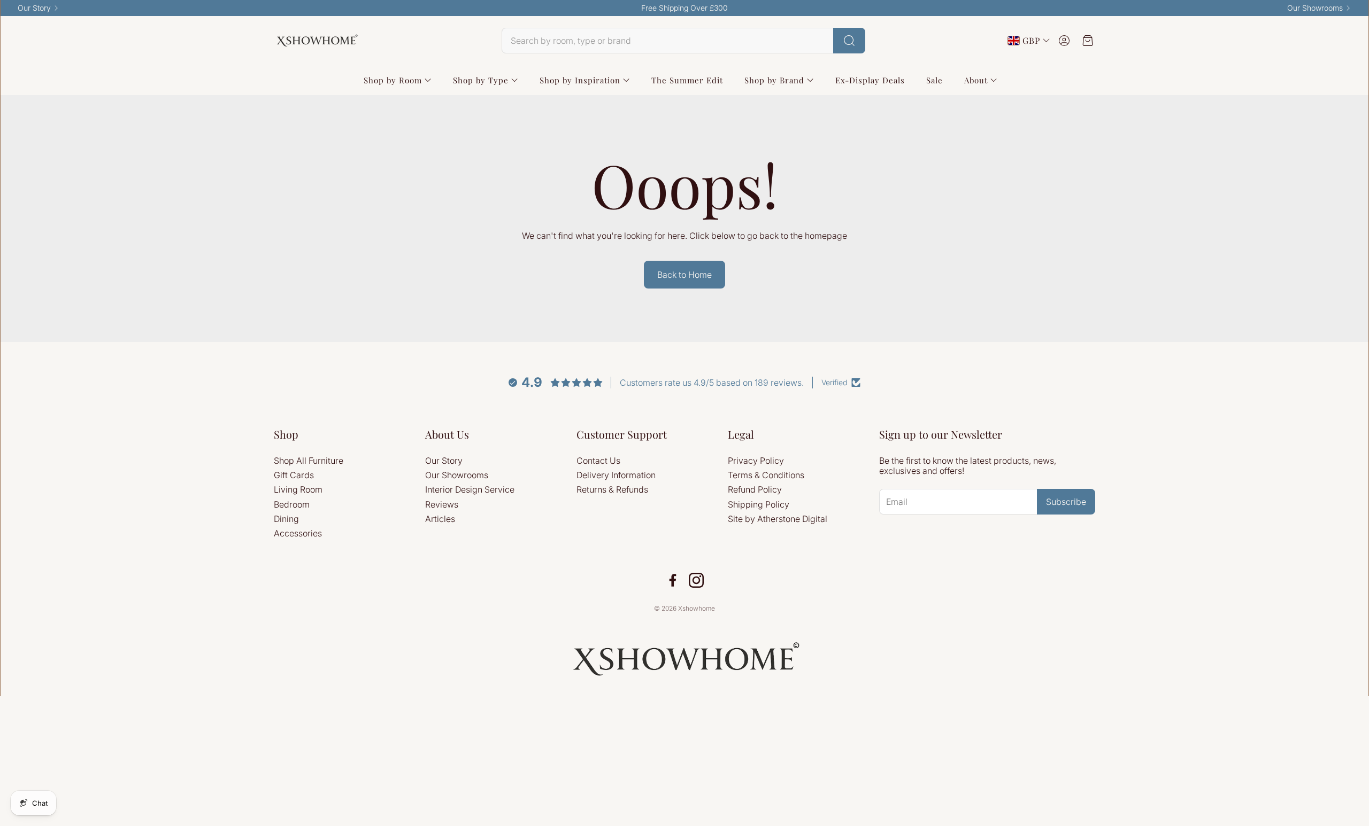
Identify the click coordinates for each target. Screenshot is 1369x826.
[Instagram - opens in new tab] (696, 580)
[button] (683, 40)
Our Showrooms (1315, 8)
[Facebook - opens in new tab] (672, 580)
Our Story (34, 8)
